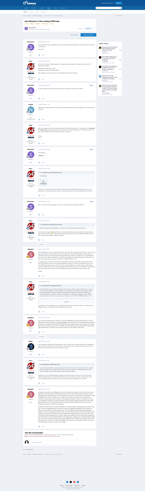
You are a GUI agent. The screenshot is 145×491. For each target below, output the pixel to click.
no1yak (30, 104)
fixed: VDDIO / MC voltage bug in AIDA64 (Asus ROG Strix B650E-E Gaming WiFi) (109, 68)
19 (31, 117)
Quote (43, 55)
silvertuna (33, 27)
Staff (37, 11)
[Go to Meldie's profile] (100, 48)
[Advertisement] (110, 29)
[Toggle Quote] (40, 172)
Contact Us (77, 485)
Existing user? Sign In (107, 3)
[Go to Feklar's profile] (30, 346)
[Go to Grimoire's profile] (100, 76)
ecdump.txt (41, 155)
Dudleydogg (106, 93)
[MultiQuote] (39, 55)
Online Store (34, 8)
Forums (25, 11)
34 (31, 262)
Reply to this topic (88, 34)
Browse (49, 8)
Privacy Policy (69, 485)
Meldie (105, 51)
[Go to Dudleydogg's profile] (100, 86)
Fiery (30, 61)
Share (81, 28)
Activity (55, 8)
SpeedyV (31, 249)
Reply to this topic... (38, 442)
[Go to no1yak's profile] (30, 109)
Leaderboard (63, 8)
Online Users (44, 11)
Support (26, 8)
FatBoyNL (106, 61)
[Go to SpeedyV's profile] (30, 254)
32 (31, 354)
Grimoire (106, 80)
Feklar (31, 341)
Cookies (83, 485)
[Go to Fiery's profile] (30, 66)
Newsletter (41, 8)
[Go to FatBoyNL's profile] (100, 57)
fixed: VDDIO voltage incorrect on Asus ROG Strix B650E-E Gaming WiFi (109, 58)
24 (31, 55)
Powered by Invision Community (72, 488)
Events (31, 11)
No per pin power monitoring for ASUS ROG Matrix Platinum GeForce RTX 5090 (110, 49)
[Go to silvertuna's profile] (26, 28)
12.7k (31, 76)
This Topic (114, 8)
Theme (62, 485)
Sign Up (118, 3)
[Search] (120, 8)
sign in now (57, 434)
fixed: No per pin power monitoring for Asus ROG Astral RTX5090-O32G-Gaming (109, 77)
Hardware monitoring (44, 29)
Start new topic (74, 34)
